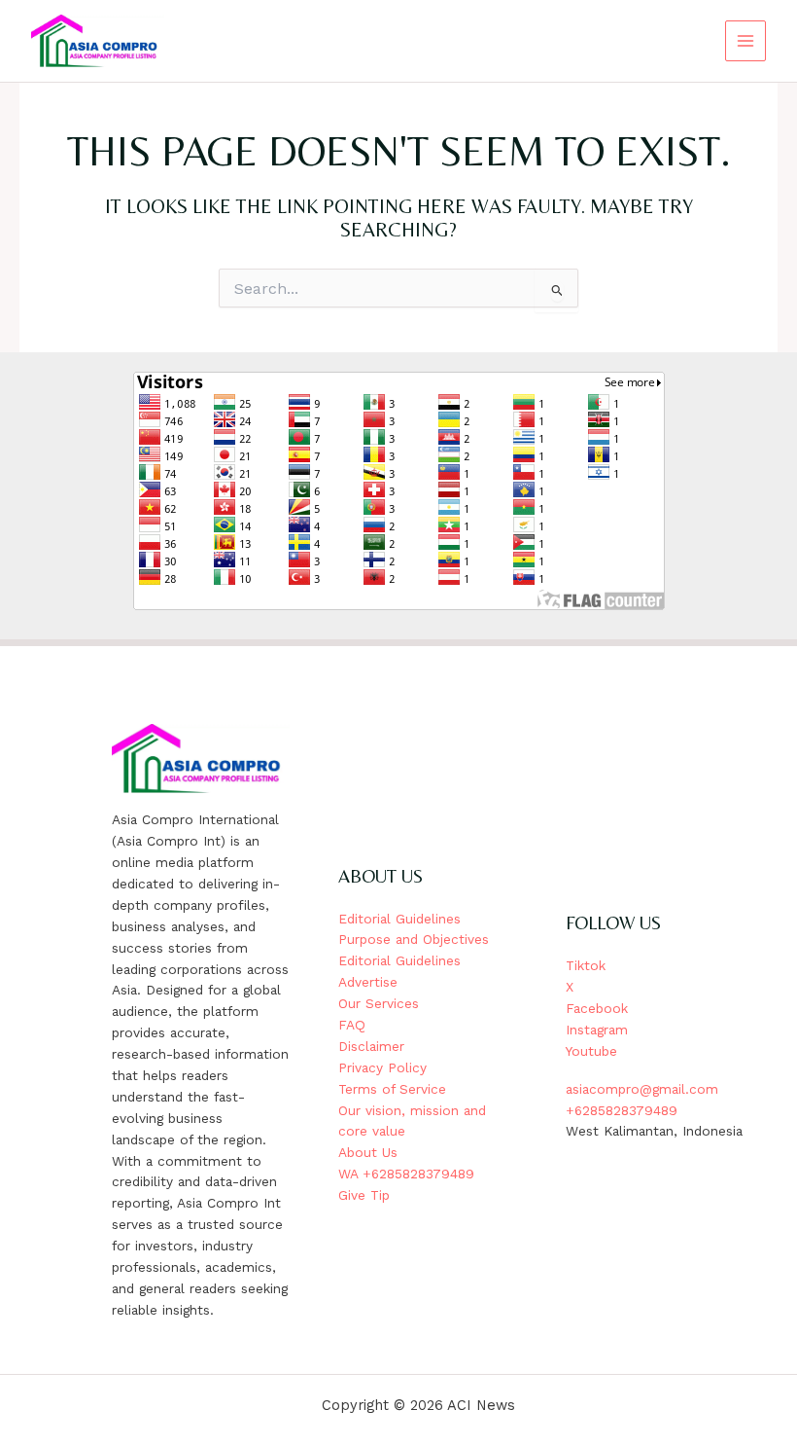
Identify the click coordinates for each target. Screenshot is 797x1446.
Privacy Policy (382, 1067)
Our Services (378, 1003)
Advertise (368, 982)
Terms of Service (392, 1089)
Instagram (597, 1029)
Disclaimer (371, 1046)
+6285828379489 (621, 1110)
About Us (368, 1152)
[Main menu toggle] (746, 41)
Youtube (591, 1051)
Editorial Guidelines (399, 918)
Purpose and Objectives (413, 939)
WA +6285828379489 (406, 1173)
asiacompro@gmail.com (642, 1089)
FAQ (351, 1024)
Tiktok (586, 965)
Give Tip (364, 1195)
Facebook (597, 1008)
